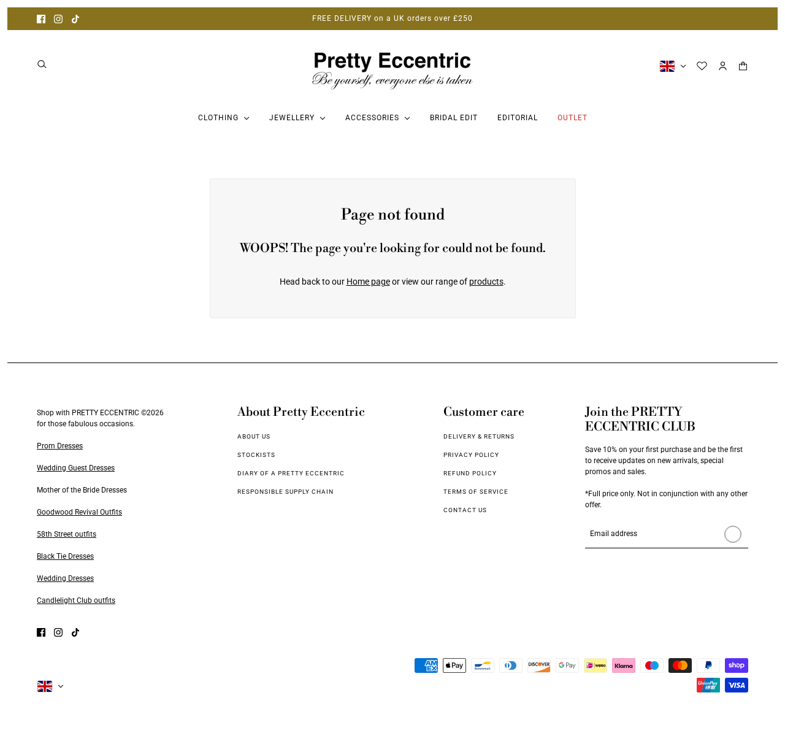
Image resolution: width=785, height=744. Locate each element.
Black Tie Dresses (65, 556)
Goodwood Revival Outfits (79, 512)
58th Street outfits (66, 534)
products (486, 281)
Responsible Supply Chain (285, 491)
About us (253, 436)
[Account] (723, 66)
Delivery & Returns (479, 436)
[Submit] (732, 534)
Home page (368, 281)
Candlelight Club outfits (76, 600)
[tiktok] (75, 18)
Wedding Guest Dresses (76, 468)
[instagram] (58, 18)
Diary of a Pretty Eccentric (291, 473)
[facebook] (41, 18)
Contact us (465, 510)
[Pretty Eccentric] (392, 66)
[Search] (42, 64)
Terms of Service (475, 491)
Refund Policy (470, 473)
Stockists (256, 454)
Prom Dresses (60, 446)
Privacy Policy (471, 454)
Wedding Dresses (65, 578)
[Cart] (743, 66)
